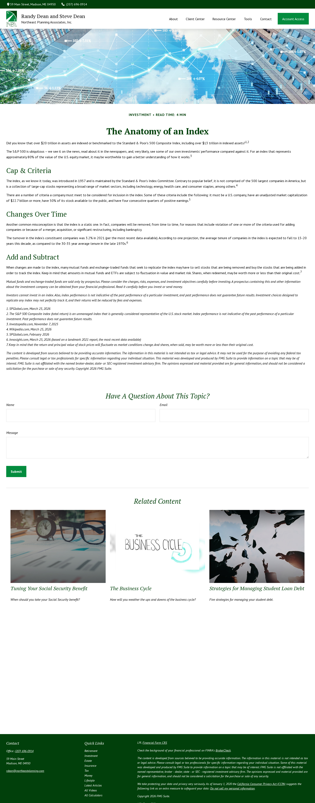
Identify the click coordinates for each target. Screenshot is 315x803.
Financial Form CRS (154, 743)
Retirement (90, 751)
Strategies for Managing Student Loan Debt (256, 588)
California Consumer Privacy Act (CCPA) (261, 784)
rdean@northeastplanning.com (25, 771)
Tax (86, 771)
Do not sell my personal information (232, 788)
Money (88, 775)
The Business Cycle (131, 588)
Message (12, 432)
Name (10, 405)
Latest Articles (93, 785)
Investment (91, 756)
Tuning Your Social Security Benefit (48, 588)
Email (163, 405)
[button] (173, 19)
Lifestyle (89, 780)
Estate (88, 761)
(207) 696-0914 (76, 4)
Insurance (90, 766)
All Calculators (93, 795)
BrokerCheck (223, 750)
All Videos (90, 790)
